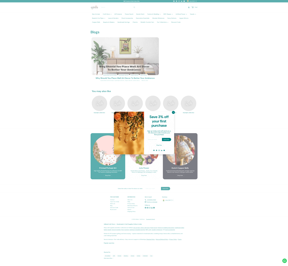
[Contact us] (284, 261)
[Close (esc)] (173, 112)
